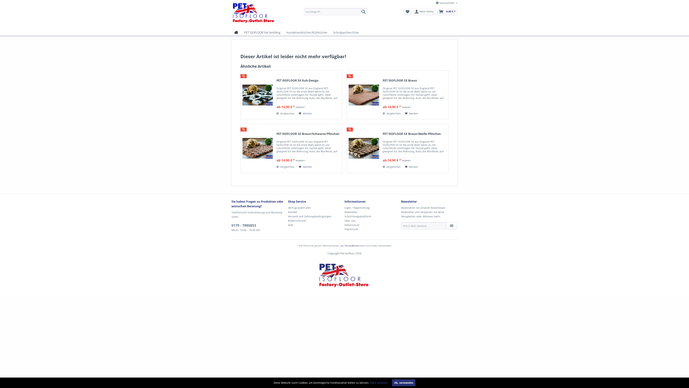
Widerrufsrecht (297, 220)
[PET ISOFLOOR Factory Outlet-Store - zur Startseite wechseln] (259, 13)
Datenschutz (352, 225)
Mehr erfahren (379, 382)
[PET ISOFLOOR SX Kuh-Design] (257, 95)
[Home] (236, 32)
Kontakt (292, 212)
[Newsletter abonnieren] (451, 225)
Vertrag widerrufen (299, 207)
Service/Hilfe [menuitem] (447, 3)
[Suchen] (363, 11)
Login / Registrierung (357, 207)
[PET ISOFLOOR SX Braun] (364, 95)
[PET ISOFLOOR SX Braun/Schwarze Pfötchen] (257, 148)
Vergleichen (287, 113)
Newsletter (351, 212)
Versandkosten (352, 245)
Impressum (351, 229)
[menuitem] (335, 11)
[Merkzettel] (407, 11)
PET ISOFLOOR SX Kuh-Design (297, 80)
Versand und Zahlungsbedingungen (309, 216)
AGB (290, 225)
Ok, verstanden (403, 382)
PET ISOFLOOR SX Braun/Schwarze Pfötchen (307, 134)
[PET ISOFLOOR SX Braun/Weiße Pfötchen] (364, 148)
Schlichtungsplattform (357, 216)
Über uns (350, 220)
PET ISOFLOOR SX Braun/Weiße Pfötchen (412, 134)
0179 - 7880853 (243, 225)
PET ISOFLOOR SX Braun (400, 80)
